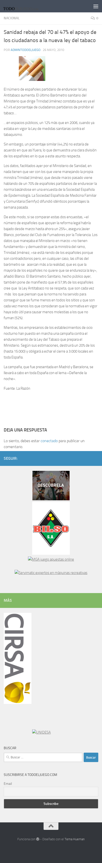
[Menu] (96, 6)
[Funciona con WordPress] (37, 839)
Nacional (12, 18)
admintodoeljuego (26, 50)
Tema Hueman (75, 839)
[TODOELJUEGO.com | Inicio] (27, 6)
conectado (49, 440)
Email (8, 784)
